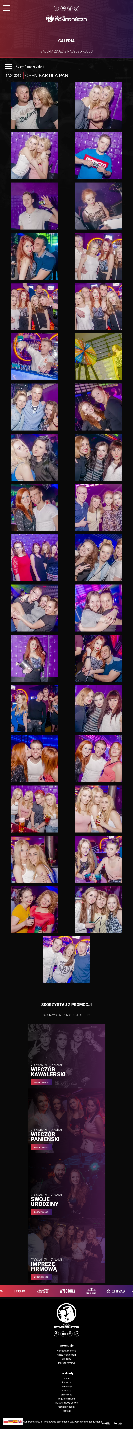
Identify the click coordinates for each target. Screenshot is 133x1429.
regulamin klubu (66, 1398)
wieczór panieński (66, 1354)
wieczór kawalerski (66, 1350)
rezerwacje (66, 1386)
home (67, 1378)
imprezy (66, 1382)
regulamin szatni (66, 1406)
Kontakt (67, 1411)
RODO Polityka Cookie (66, 1402)
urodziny (66, 1359)
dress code (66, 1394)
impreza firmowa (66, 1363)
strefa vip (66, 1390)
